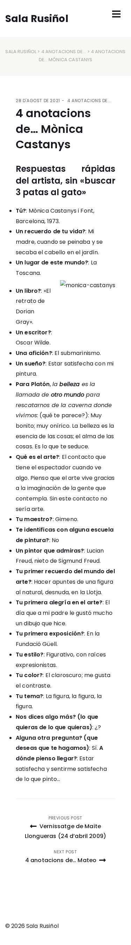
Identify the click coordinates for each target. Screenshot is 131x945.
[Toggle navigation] (116, 14)
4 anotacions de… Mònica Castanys (53, 128)
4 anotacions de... (63, 51)
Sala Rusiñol (20, 51)
